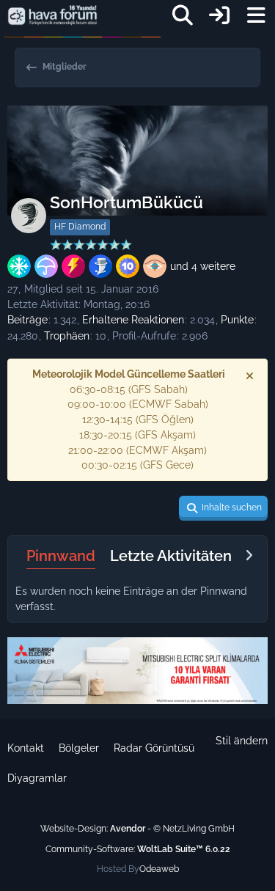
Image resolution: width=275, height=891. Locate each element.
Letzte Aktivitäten (171, 556)
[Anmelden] (219, 15)
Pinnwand (60, 556)
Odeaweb (159, 869)
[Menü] (256, 15)
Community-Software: (137, 849)
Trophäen (66, 336)
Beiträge (27, 320)
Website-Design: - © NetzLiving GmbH (137, 829)
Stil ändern (242, 741)
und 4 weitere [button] (202, 266)
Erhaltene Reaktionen (133, 320)
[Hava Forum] (52, 15)
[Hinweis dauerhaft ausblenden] (251, 375)
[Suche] (182, 15)
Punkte (237, 320)
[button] (223, 508)
